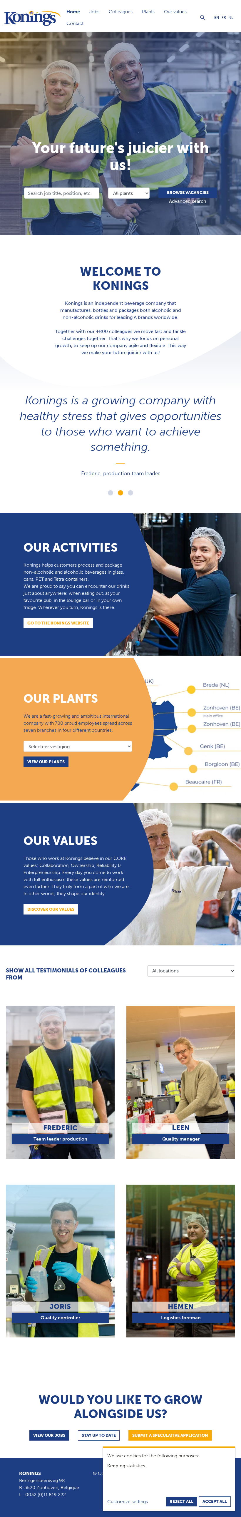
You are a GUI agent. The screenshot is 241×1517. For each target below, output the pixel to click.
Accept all (214, 1501)
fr (224, 17)
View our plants (46, 761)
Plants (148, 11)
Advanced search (187, 201)
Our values (175, 11)
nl (230, 17)
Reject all (181, 1501)
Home (73, 11)
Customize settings (127, 1501)
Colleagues (121, 11)
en (216, 17)
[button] (110, 492)
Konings (30, 1473)
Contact (74, 23)
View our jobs (49, 1435)
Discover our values (50, 909)
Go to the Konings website (58, 623)
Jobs (94, 11)
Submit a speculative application (170, 1435)
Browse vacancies (188, 192)
